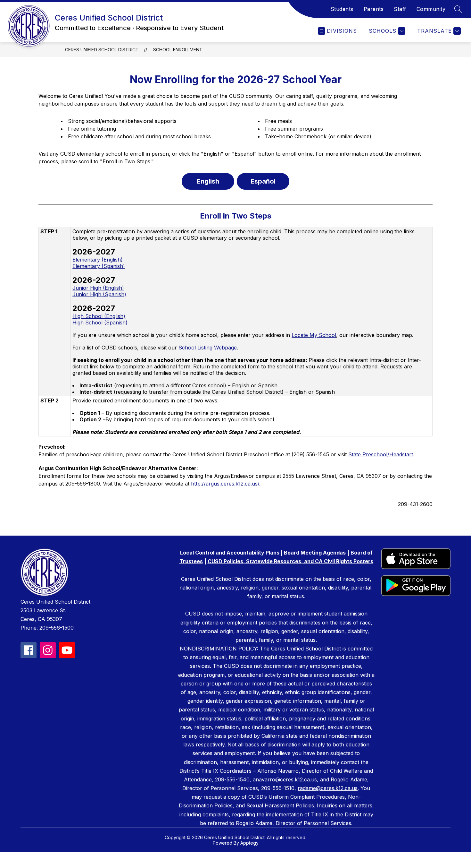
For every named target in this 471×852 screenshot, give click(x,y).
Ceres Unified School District (102, 49)
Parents (374, 9)
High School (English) (98, 316)
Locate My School (314, 335)
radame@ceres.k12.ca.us (328, 788)
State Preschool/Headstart (380, 454)
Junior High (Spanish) (99, 294)
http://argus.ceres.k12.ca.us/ (225, 483)
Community (431, 9)
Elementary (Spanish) (98, 266)
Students (342, 9)
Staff (400, 9)
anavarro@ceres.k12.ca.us (285, 779)
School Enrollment (177, 49)
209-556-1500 (56, 627)
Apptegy (249, 843)
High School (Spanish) (100, 322)
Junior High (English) (98, 288)
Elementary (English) (97, 259)
